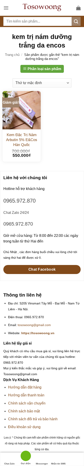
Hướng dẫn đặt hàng (24, 387)
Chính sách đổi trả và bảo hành (33, 419)
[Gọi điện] (26, 456)
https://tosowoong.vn (37, 333)
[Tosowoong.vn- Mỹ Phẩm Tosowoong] (42, 8)
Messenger (42, 463)
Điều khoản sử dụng (24, 427)
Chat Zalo (9, 463)
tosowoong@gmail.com (34, 325)
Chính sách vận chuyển (26, 403)
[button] (6, 7)
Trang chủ (12, 55)
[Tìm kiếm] (76, 21)
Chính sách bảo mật (24, 411)
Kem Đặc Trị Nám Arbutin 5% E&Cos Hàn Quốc (21, 140)
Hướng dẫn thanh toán (26, 395)
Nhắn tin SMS (58, 463)
